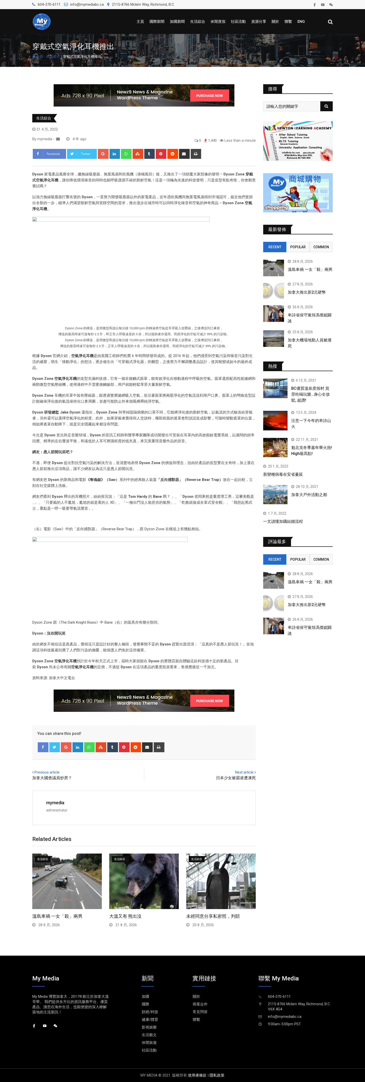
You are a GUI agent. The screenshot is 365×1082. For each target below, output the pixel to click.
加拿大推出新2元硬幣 (307, 292)
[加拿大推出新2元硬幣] (273, 290)
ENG (301, 21)
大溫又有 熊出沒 (125, 916)
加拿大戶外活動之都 (309, 494)
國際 (145, 1004)
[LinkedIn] (115, 154)
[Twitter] (54, 747)
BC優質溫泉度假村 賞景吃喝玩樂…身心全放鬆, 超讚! (310, 394)
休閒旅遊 (149, 1042)
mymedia (55, 802)
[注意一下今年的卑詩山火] (275, 420)
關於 (275, 21)
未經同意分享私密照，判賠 (213, 916)
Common (321, 247)
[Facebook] (43, 747)
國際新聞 (156, 21)
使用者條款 (197, 1075)
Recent (274, 247)
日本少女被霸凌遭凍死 (236, 778)
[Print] (196, 154)
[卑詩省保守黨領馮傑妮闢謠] (273, 313)
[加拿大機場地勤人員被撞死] (273, 338)
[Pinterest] (161, 154)
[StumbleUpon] (138, 154)
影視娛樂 (149, 1027)
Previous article (47, 772)
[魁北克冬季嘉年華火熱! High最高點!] (275, 447)
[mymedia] (58, 139)
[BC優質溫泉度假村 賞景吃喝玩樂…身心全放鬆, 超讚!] (275, 388)
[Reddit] (172, 154)
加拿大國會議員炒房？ (52, 778)
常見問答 (200, 1012)
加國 (145, 996)
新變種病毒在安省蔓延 (283, 474)
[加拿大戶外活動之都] (275, 494)
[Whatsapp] (126, 154)
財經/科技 (150, 1012)
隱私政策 (217, 1075)
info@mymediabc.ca (87, 4)
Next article (244, 772)
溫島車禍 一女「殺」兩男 (57, 916)
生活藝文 (149, 1035)
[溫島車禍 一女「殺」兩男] (273, 268)
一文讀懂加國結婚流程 (283, 521)
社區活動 (238, 21)
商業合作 (200, 1004)
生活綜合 (197, 21)
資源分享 (258, 21)
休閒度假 (218, 21)
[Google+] (103, 154)
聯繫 (288, 21)
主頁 (140, 21)
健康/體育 (150, 1019)
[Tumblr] (149, 154)
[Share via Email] (184, 154)
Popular (298, 247)
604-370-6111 (49, 4)
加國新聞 (177, 21)
